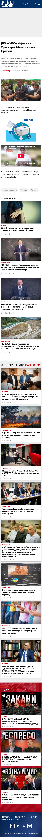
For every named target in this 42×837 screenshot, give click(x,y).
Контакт (33, 817)
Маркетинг (20, 817)
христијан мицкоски (10, 190)
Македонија (6, 71)
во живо (34, 190)
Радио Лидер (7, 4)
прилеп (24, 190)
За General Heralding (10, 820)
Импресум (5, 817)
